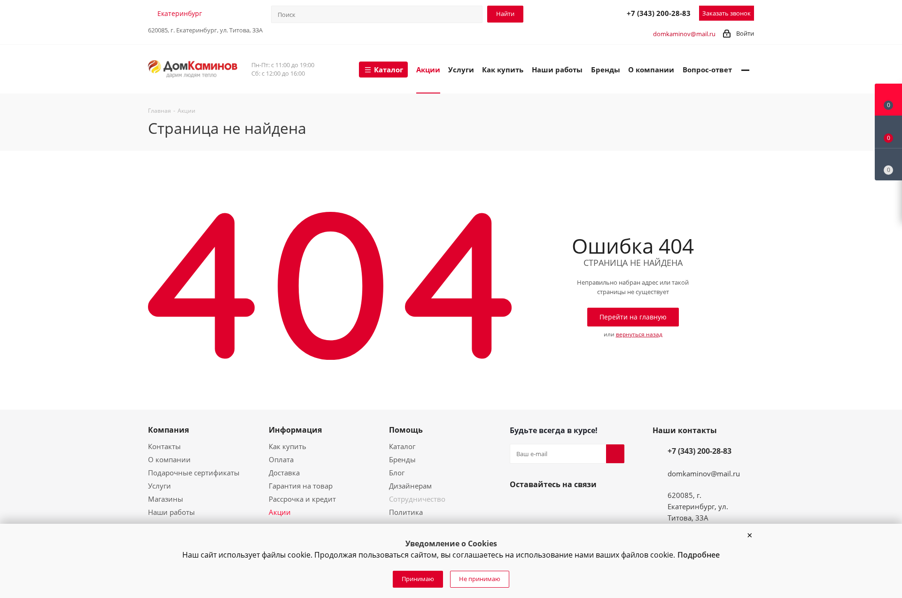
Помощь (406, 430)
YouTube (541, 506)
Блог (396, 472)
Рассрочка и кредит (302, 499)
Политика (406, 512)
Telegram (575, 13)
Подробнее (698, 555)
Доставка (284, 472)
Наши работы (171, 512)
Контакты (164, 446)
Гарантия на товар (301, 485)
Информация (295, 430)
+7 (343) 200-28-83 (659, 13)
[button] (749, 535)
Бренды (402, 459)
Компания (168, 430)
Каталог (402, 446)
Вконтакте (519, 506)
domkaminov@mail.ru (684, 34)
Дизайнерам (410, 485)
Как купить (287, 446)
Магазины (165, 499)
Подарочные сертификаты (194, 472)
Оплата (281, 459)
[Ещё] (745, 69)
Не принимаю (479, 579)
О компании (169, 459)
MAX (596, 13)
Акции (280, 512)
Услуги (159, 485)
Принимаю (418, 579)
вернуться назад (639, 334)
